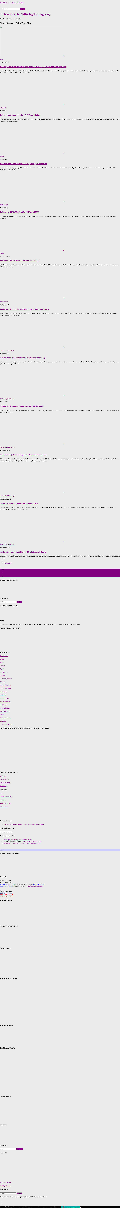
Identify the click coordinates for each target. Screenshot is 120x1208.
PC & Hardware (4, 698)
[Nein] (80, 1207)
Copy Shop (3, 776)
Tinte (1, 59)
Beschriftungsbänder (5, 679)
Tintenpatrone (4, 302)
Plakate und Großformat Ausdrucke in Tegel (20, 260)
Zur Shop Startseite (5, 1182)
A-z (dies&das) (4, 672)
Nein (65, 1207)
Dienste (2, 253)
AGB (1, 793)
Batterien (2, 675)
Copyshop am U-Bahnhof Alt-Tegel (22, 840)
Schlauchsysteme (4, 711)
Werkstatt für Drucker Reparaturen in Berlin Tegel (26, 843)
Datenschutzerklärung (6, 797)
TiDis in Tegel (4, 204)
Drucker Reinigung (5, 688)
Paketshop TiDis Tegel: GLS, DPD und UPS (19, 212)
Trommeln (3, 721)
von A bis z (12, 399)
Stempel (2, 714)
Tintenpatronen (4, 656)
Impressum (3, 800)
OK (62, 1207)
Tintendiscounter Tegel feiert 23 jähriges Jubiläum (23, 551)
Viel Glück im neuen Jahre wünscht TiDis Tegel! (22, 406)
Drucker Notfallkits (5, 685)
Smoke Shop (3, 786)
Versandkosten (4, 806)
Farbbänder (3, 695)
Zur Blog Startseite (5, 1186)
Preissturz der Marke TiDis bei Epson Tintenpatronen (24, 309)
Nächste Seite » (8, 563)
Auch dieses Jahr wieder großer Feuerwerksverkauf (23, 454)
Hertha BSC (3, 107)
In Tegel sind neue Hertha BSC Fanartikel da (20, 114)
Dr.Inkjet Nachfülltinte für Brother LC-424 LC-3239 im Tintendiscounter (33, 66)
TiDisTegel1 (7, 840)
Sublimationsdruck (5, 718)
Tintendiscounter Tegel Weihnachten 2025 (19, 503)
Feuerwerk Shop (4, 779)
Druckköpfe (3, 692)
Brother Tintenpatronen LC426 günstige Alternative (23, 163)
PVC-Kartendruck (5, 701)
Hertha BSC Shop (5, 782)
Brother (2, 156)
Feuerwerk (3, 447)
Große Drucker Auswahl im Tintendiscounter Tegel (23, 357)
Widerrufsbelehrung (5, 803)
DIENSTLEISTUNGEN (7, 724)
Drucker (2, 350)
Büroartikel (3, 682)
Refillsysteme (3, 705)
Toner (1, 662)
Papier (2, 669)
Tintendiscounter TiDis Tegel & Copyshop (12, 2)
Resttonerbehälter (5, 708)
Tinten (2, 659)
